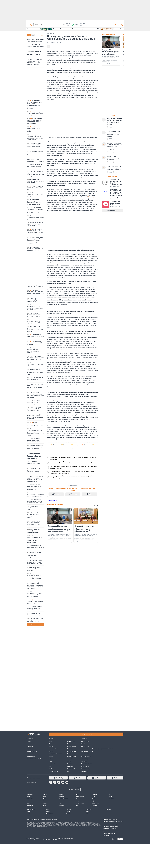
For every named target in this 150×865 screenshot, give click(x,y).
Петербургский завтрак (112, 21)
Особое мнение (71, 746)
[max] (50, 782)
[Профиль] (122, 24)
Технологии (70, 758)
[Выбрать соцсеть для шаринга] (48, 46)
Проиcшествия (71, 751)
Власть (51, 756)
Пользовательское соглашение (110, 819)
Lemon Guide (88, 21)
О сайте (29, 741)
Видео (50, 751)
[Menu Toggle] (27, 24)
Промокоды (113, 177)
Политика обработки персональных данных (112, 821)
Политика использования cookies (110, 826)
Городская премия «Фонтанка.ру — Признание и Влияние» (97, 748)
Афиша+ (51, 743)
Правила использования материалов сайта (112, 824)
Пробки (75, 24)
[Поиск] (115, 24)
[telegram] (54, 782)
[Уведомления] (119, 24)
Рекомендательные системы (109, 828)
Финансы (70, 763)
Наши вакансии (31, 756)
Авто (50, 741)
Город (50, 761)
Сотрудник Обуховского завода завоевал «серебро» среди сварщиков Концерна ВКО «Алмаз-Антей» (59, 529)
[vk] (58, 782)
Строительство (71, 756)
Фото (68, 771)
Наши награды (106, 835)
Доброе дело (52, 763)
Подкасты (70, 748)
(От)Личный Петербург (87, 751)
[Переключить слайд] (123, 42)
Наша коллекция (85, 753)
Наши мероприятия (32, 751)
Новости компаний (55, 505)
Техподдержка (30, 746)
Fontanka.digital (85, 758)
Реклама (29, 748)
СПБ (33, 35)
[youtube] (62, 782)
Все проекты (84, 771)
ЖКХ (50, 768)
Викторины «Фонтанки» (55, 753)
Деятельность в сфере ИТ (108, 831)
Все (29, 35)
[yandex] (66, 782)
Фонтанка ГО (51, 21)
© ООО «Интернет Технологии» (65, 838)
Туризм (69, 761)
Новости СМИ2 (52, 500)
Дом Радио (84, 761)
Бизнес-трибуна (53, 748)
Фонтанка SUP (31, 21)
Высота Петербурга (86, 768)
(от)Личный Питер (41, 21)
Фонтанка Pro (85, 741)
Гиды (50, 758)
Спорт (69, 753)
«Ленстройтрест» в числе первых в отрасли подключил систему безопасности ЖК (84, 529)
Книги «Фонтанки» (86, 756)
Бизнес (51, 746)
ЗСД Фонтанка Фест (98, 21)
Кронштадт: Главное (86, 763)
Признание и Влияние (77, 21)
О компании (30, 753)
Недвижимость (53, 771)
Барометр (91, 197)
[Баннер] (46, 29)
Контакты (29, 743)
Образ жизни (71, 741)
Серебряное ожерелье (62, 21)
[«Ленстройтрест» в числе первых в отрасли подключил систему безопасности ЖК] (86, 516)
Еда (50, 766)
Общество (70, 743)
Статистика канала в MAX (34, 758)
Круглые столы (85, 766)
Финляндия (70, 766)
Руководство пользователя (109, 833)
